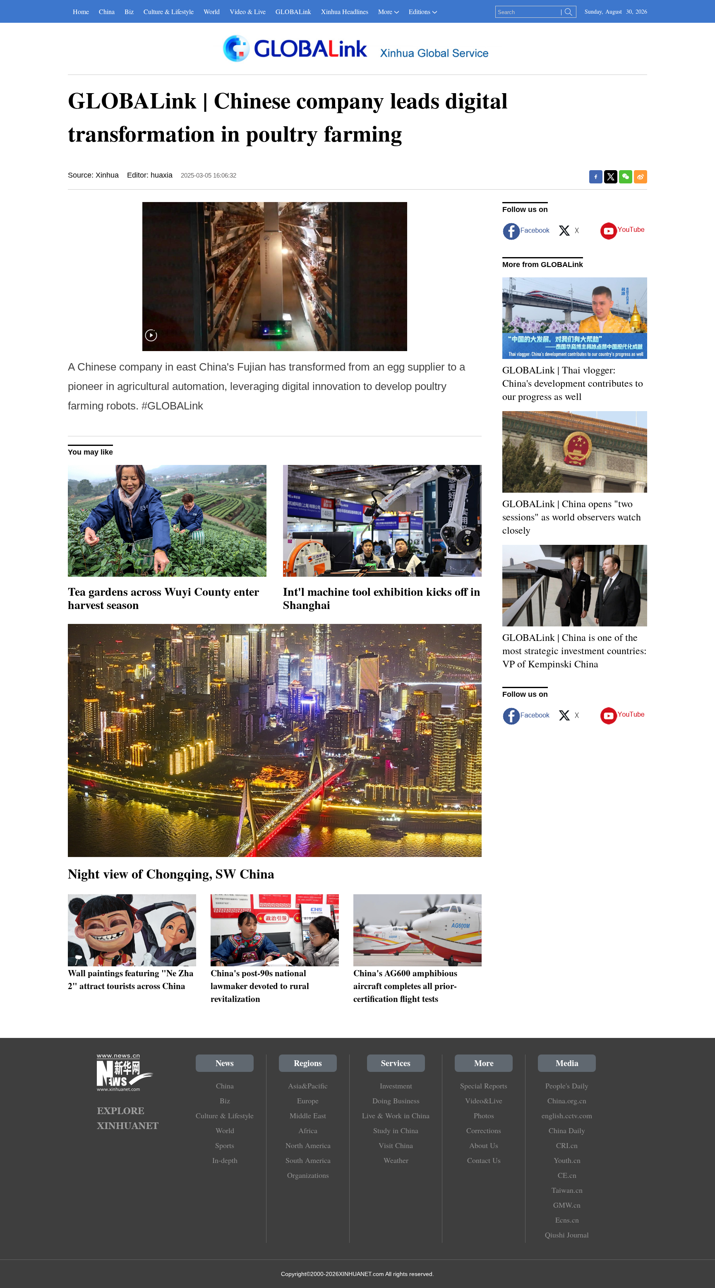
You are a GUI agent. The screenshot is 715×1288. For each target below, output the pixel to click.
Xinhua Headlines (344, 11)
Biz (129, 11)
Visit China (396, 1145)
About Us (483, 1145)
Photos (484, 1115)
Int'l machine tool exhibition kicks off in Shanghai (381, 598)
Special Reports (483, 1086)
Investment (396, 1086)
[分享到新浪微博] (640, 176)
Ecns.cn (567, 1220)
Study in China (395, 1130)
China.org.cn (566, 1100)
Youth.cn (567, 1160)
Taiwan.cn (567, 1190)
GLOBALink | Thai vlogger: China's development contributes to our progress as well (572, 383)
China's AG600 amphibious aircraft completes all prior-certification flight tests (405, 985)
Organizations (308, 1175)
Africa (307, 1130)
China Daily (567, 1130)
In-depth (225, 1160)
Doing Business (396, 1100)
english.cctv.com (567, 1115)
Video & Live (248, 11)
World (212, 11)
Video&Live (483, 1100)
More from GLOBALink (542, 264)
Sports (224, 1145)
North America (308, 1145)
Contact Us (484, 1160)
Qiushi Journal (567, 1235)
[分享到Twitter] (610, 176)
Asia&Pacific (308, 1086)
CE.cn (567, 1175)
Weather (396, 1160)
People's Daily (566, 1086)
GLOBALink (293, 11)
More (385, 11)
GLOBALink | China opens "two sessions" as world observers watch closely (571, 517)
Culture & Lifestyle (169, 11)
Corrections (483, 1130)
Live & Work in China (395, 1115)
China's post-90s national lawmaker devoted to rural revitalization (260, 985)
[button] (151, 340)
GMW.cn (567, 1205)
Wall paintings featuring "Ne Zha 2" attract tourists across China (131, 979)
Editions (419, 11)
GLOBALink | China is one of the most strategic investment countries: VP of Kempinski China (574, 650)
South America (308, 1160)
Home (81, 11)
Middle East (308, 1115)
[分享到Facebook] (595, 176)
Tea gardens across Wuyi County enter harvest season (163, 598)
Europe (308, 1100)
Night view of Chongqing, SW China (171, 873)
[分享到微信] (625, 176)
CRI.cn (567, 1145)
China (107, 11)
